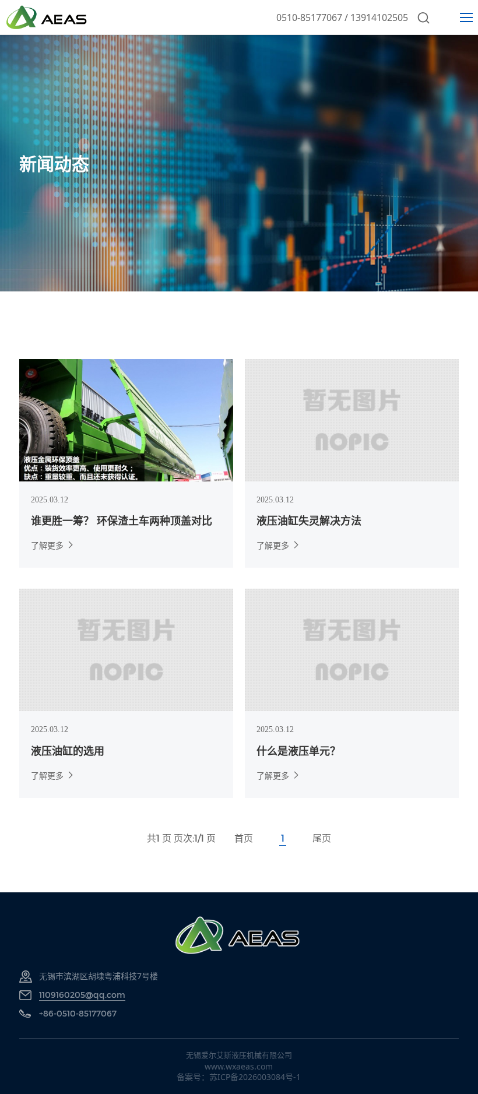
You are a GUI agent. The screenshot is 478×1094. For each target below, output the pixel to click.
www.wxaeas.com (239, 1066)
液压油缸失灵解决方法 (308, 520)
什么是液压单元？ (298, 751)
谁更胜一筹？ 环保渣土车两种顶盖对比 (121, 520)
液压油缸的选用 (67, 751)
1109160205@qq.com (82, 994)
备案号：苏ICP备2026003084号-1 (239, 1076)
